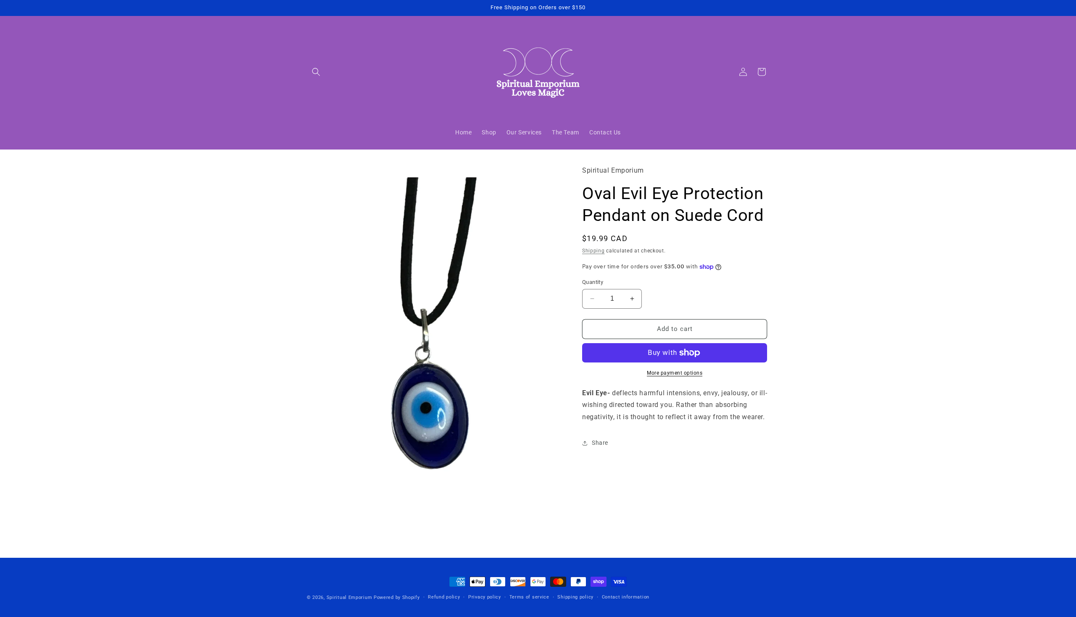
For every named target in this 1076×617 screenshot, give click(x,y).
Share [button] (600, 442)
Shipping (593, 251)
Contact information (625, 597)
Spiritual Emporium (349, 597)
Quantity (592, 282)
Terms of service (529, 597)
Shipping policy (575, 597)
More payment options (674, 373)
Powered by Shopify (397, 597)
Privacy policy (484, 597)
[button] (316, 72)
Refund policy (444, 597)
